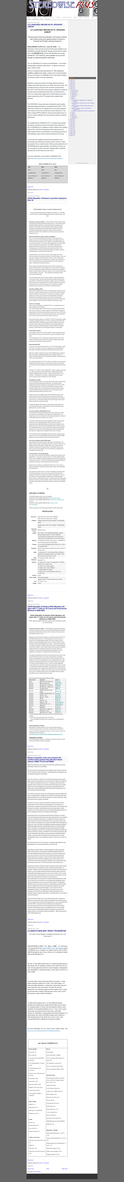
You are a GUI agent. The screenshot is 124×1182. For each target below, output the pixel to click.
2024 (71, 83)
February (73, 116)
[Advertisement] (82, 48)
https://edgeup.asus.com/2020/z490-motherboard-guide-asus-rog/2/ (45, 734)
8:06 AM (40, 922)
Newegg (58, 498)
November (74, 91)
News (32, 192)
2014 (71, 126)
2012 (71, 129)
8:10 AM (40, 1163)
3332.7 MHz (59, 683)
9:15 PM (40, 749)
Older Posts (64, 1168)
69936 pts (58, 685)
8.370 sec (58, 698)
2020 (71, 88)
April (72, 113)
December (74, 90)
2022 (71, 85)
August (73, 96)
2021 (71, 87)
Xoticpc (32, 501)
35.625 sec (58, 697)
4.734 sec (58, 700)
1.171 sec (58, 695)
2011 (71, 131)
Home (47, 1168)
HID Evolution (60, 499)
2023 (71, 84)
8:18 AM (40, 598)
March (73, 115)
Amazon (52, 498)
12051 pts (58, 710)
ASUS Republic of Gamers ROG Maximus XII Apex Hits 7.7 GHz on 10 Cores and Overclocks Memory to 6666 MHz (47, 608)
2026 (71, 80)
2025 (71, 81)
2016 (71, 123)
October (73, 93)
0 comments (46, 189)
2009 (71, 134)
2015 (71, 125)
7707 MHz (58, 681)
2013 (71, 128)
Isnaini (87, 163)
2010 (71, 132)
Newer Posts (31, 1168)
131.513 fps (58, 691)
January (73, 118)
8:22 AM (40, 189)
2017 (71, 122)
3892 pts (58, 688)
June (72, 98)
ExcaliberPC (53, 499)
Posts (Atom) (37, 1171)
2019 (71, 119)
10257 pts (58, 686)
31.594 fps (58, 693)
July (72, 97)
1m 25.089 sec (59, 704)
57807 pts (58, 707)
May (72, 112)
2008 (71, 135)
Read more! (30, 186)
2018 (71, 121)
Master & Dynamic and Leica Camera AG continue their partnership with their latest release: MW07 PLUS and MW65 (45, 759)
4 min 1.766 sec (59, 702)
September (74, 94)
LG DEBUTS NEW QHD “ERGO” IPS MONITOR (47, 931)
